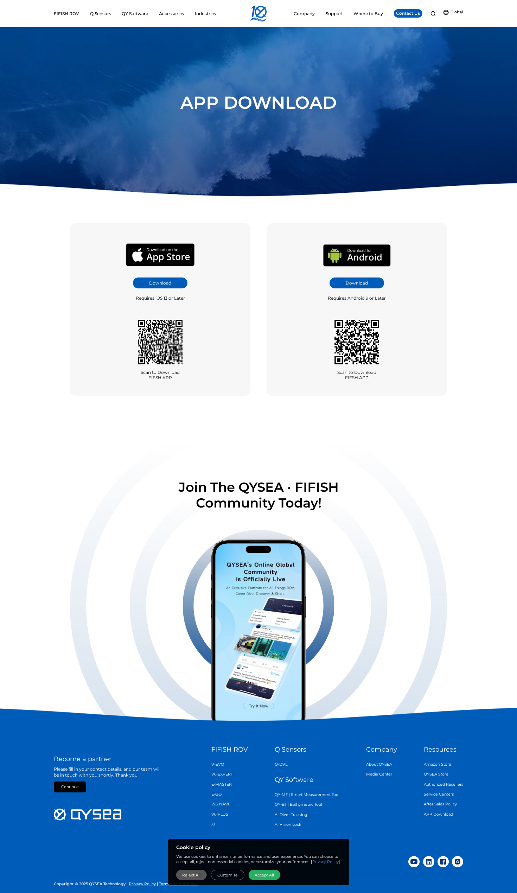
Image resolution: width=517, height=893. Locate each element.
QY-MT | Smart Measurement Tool (307, 794)
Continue (70, 787)
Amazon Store (437, 764)
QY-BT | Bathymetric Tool (298, 804)
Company (381, 749)
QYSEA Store (436, 774)
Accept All (264, 875)
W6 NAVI (220, 804)
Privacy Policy (325, 862)
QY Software (294, 780)
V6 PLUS (219, 814)
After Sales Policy (440, 804)
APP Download (438, 814)
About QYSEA (379, 764)
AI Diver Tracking (291, 814)
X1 (213, 824)
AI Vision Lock (288, 824)
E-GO (216, 794)
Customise (227, 875)
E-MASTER (221, 784)
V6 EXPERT (222, 774)
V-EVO (217, 764)
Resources (440, 749)
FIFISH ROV (229, 749)
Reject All (191, 875)
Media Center (379, 774)
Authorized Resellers (443, 784)
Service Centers (439, 794)
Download (160, 283)
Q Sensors (290, 749)
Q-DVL (281, 764)
